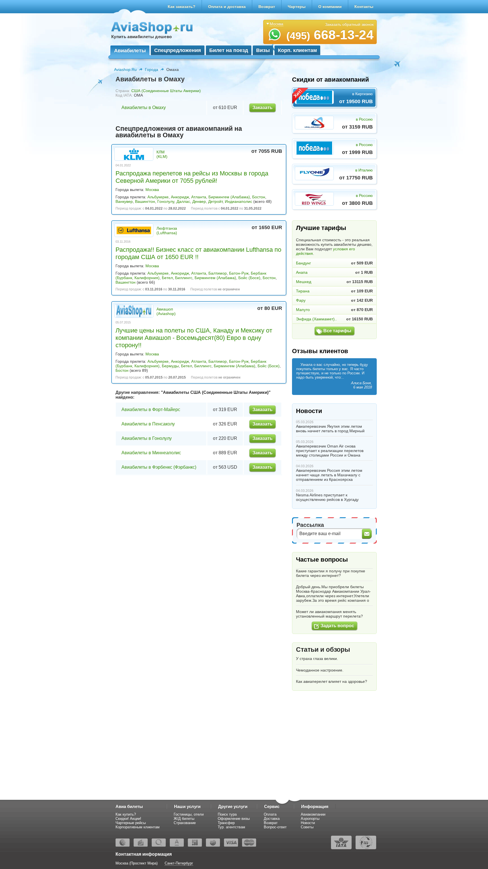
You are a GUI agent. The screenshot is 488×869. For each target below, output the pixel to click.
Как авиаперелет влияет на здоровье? (331, 681)
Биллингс (183, 277)
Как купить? (126, 814)
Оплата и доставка (227, 6)
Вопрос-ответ (275, 827)
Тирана (303, 291)
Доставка (272, 818)
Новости (309, 410)
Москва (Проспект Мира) (137, 863)
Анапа (302, 272)
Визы (263, 50)
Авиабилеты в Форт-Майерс (150, 409)
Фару (301, 300)
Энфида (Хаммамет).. (316, 319)
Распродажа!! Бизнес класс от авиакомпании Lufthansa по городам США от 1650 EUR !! (198, 253)
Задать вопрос (337, 625)
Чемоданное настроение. (319, 670)
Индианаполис (238, 201)
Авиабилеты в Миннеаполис (151, 452)
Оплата (270, 814)
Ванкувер (124, 201)
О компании (330, 6)
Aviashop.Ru (125, 69)
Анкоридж (180, 197)
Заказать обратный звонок (349, 24)
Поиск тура (227, 814)
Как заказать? (181, 6)
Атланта (198, 197)
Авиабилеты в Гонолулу (146, 438)
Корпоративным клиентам (138, 827)
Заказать (262, 107)
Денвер (199, 201)
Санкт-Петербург (179, 863)
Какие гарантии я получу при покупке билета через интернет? (330, 573)
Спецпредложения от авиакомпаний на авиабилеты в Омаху (179, 132)
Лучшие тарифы (321, 227)
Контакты (363, 6)
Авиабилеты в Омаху (143, 107)
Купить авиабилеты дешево (141, 36)
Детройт (215, 201)
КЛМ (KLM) (161, 154)
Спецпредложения (177, 50)
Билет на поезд (228, 50)
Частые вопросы (322, 559)
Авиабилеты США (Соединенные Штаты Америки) (216, 392)
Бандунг (303, 263)
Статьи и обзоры (323, 649)
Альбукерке (158, 197)
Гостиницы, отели (189, 814)
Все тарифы (337, 330)
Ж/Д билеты (184, 818)
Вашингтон (145, 201)
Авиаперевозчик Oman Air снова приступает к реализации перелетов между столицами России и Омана (329, 450)
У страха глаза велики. (317, 658)
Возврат (266, 6)
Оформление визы (234, 818)
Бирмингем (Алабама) (229, 197)
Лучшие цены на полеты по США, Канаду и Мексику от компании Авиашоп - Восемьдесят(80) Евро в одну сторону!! (194, 338)
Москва (152, 189)
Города (151, 69)
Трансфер (226, 823)
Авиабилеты (130, 50)
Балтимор (217, 273)
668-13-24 (330, 34)
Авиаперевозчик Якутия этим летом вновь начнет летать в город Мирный (330, 428)
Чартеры (297, 6)
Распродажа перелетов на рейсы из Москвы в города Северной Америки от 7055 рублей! (192, 177)
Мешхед (303, 281)
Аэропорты (310, 818)
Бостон (258, 197)
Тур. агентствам (231, 827)
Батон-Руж (239, 273)
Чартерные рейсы (131, 823)
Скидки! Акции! (128, 818)
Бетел (167, 277)
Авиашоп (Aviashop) (166, 311)
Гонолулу (165, 201)
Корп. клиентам (297, 50)
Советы (307, 827)
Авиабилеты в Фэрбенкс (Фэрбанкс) (158, 467)
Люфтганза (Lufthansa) (166, 230)
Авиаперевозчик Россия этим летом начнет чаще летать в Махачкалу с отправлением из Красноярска (329, 475)
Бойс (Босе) (249, 277)
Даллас (183, 201)
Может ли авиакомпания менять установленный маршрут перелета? (329, 613)
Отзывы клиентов (320, 351)
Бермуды (170, 366)
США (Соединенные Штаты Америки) (166, 90)
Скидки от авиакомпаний (330, 79)
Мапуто (303, 309)
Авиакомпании (313, 814)
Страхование (185, 823)
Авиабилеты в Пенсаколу (148, 424)
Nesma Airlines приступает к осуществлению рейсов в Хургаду (327, 497)
